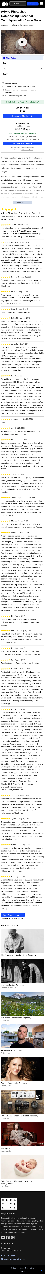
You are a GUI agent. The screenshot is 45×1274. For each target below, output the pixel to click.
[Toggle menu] (41, 3)
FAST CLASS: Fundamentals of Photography (19, 1115)
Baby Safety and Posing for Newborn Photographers (16, 1182)
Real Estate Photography (11, 1050)
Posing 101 (5, 1148)
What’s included (27, 150)
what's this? (34, 102)
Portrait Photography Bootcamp (14, 1083)
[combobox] (18, 3)
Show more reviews (12, 915)
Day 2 (5, 68)
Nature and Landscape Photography (16, 1017)
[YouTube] (3, 1237)
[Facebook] (8, 1237)
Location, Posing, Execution (12, 985)
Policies (22, 1271)
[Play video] (22, 42)
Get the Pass (33, 4)
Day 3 (5, 74)
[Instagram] (13, 1237)
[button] (39, 1268)
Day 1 (5, 63)
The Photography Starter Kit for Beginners (18, 955)
